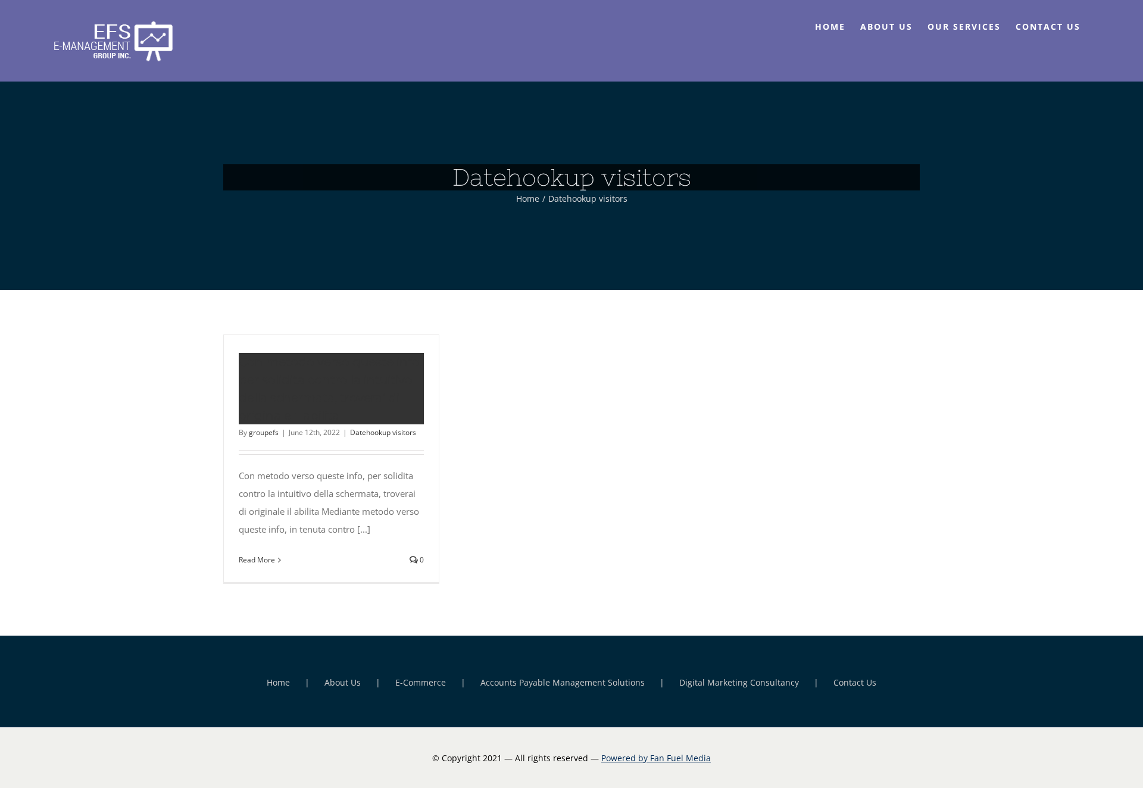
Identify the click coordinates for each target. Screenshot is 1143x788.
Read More (257, 560)
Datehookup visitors (383, 432)
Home (278, 682)
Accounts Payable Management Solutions (562, 682)
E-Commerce (420, 682)
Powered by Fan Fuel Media (656, 758)
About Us (342, 682)
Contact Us (854, 682)
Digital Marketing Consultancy (739, 682)
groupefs (264, 432)
